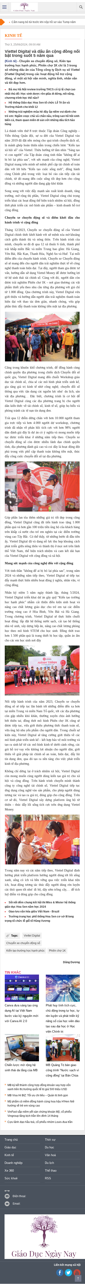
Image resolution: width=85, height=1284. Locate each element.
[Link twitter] (68, 1275)
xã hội (9, 150)
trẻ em (39, 532)
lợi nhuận (46, 749)
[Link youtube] (59, 1275)
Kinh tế (13, 35)
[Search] (81, 7)
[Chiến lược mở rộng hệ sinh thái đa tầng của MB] (22, 1061)
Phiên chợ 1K (57, 950)
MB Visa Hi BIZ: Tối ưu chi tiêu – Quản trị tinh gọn (37, 1095)
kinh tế (32, 386)
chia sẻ (32, 382)
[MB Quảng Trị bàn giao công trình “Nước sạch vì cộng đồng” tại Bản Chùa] (63, 1061)
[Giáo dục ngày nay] (24, 7)
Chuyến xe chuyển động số (23, 943)
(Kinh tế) (11, 61)
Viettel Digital (32, 935)
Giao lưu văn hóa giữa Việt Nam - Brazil (34, 911)
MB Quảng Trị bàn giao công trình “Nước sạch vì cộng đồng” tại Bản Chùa (62, 1070)
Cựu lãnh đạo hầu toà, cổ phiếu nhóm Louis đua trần (40, 1122)
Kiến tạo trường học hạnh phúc (25, 950)
